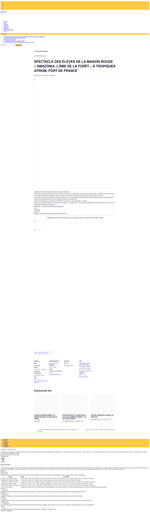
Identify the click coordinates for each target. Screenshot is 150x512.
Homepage (6, 446)
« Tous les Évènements (41, 51)
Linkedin (6, 445)
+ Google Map (88, 371)
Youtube (6, 443)
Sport (5, 22)
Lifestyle (6, 24)
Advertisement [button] (4, 502)
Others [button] (2, 506)
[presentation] (46, 403)
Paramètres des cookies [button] (6, 454)
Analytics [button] (3, 497)
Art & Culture (37, 375)
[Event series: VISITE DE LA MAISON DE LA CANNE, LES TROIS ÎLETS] (110, 419)
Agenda (6, 25)
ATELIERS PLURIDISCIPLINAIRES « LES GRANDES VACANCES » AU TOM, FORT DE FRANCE (45, 416)
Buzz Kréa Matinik (8, 30)
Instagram (6, 439)
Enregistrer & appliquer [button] (6, 510)
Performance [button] (4, 493)
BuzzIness (6, 27)
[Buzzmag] (75, 11)
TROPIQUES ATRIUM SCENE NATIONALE (84, 364)
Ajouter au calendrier (43, 353)
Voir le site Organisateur (55, 374)
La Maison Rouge (53, 363)
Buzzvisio (6, 28)
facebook (6, 442)
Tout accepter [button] (15, 454)
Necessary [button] (3, 470)
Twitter (5, 441)
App (5, 31)
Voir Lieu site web (83, 376)
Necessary (5, 472)
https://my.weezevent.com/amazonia (54, 206)
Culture (5, 21)
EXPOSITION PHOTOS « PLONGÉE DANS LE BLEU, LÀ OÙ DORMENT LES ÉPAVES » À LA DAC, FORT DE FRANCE (74, 416)
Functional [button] (3, 488)
